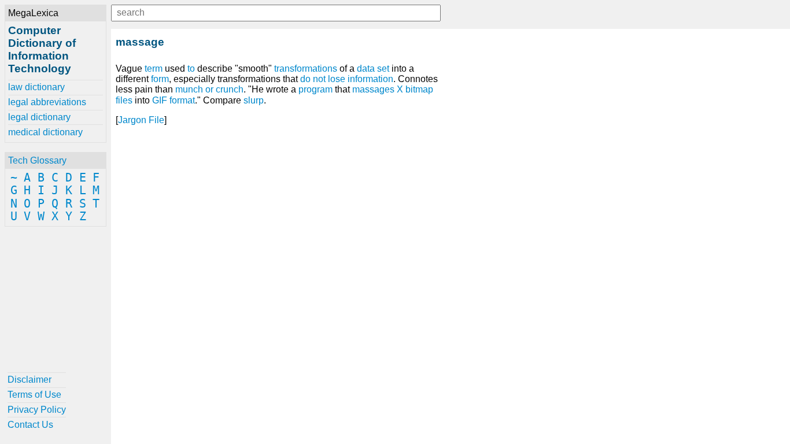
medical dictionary (45, 132)
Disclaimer (29, 379)
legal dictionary (39, 117)
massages (373, 89)
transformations (305, 68)
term (154, 68)
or (209, 89)
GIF (159, 100)
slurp (253, 100)
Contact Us (30, 425)
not (319, 79)
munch (189, 89)
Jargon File (141, 120)
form (160, 79)
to (191, 68)
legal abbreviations (47, 102)
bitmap (419, 89)
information (370, 79)
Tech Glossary (37, 160)
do (305, 79)
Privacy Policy (37, 410)
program (315, 89)
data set (373, 68)
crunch (229, 89)
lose (336, 79)
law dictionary (36, 87)
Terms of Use (34, 394)
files (124, 100)
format (182, 100)
